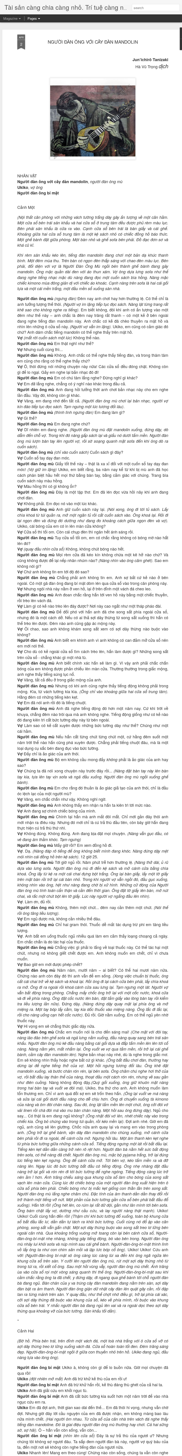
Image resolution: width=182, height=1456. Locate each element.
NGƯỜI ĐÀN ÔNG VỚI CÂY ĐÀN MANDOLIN (93, 42)
